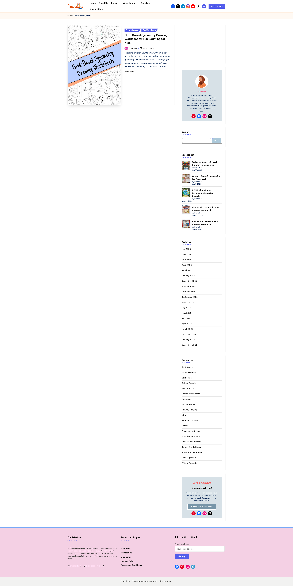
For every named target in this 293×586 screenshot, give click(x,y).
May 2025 (186, 318)
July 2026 (186, 249)
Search (185, 132)
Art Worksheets (132, 30)
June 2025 (186, 313)
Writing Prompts (189, 463)
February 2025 (189, 334)
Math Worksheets (190, 420)
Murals (185, 425)
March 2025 (187, 329)
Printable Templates (191, 436)
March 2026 (187, 270)
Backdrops (187, 378)
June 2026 (186, 254)
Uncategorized (189, 457)
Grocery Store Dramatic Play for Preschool (207, 177)
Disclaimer (126, 557)
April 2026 (187, 265)
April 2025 (187, 323)
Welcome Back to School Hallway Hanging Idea (204, 163)
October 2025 (188, 291)
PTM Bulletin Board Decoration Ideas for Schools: (202, 193)
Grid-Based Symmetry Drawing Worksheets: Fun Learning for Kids (146, 38)
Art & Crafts (187, 367)
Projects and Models (191, 441)
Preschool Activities (191, 431)
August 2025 (188, 302)
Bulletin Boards (189, 383)
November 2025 (189, 286)
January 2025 (188, 339)
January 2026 (188, 275)
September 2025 (190, 297)
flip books (186, 399)
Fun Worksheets (149, 30)
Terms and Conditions (131, 565)
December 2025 (189, 281)
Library (185, 415)
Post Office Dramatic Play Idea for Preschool (205, 223)
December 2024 (189, 345)
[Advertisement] (202, 44)
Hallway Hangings (190, 410)
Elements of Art (189, 388)
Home (70, 16)
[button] (216, 6)
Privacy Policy (127, 561)
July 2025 (186, 307)
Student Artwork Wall (192, 452)
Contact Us (126, 553)
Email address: (182, 544)
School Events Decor (191, 447)
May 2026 (186, 259)
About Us (125, 548)
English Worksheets (191, 393)
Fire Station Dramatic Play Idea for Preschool (205, 209)
